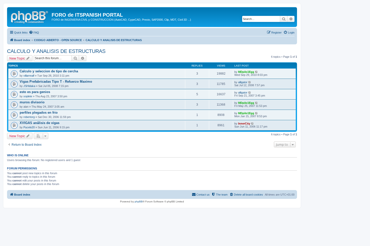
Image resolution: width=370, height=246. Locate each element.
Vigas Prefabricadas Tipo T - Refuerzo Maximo (56, 81)
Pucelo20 (29, 127)
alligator (242, 82)
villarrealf (28, 75)
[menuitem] (34, 32)
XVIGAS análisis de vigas (39, 123)
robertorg (29, 116)
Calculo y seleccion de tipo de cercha (49, 71)
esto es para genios (35, 92)
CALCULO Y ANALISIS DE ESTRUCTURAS (56, 51)
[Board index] (30, 16)
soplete (27, 96)
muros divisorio (32, 102)
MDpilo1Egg (246, 71)
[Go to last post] (256, 71)
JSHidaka (29, 85)
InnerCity (244, 123)
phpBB (139, 201)
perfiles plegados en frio (39, 112)
